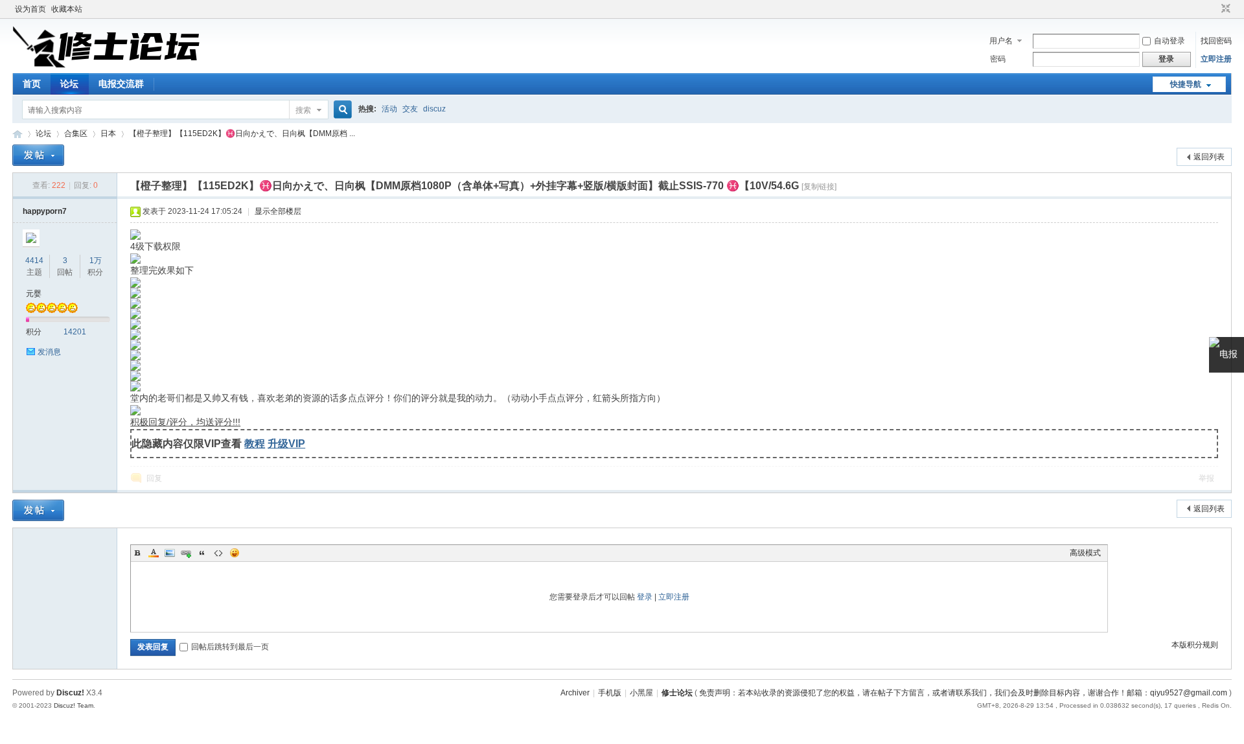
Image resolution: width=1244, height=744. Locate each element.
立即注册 (1216, 59)
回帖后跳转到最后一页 (230, 646)
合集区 (75, 133)
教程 (254, 443)
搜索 (303, 110)
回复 (154, 478)
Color (153, 552)
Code (218, 552)
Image (169, 552)
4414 (34, 260)
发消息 (49, 351)
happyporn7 (45, 211)
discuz (434, 108)
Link (185, 552)
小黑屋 (641, 692)
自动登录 (1169, 40)
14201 (74, 331)
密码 (998, 59)
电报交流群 (121, 83)
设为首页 (30, 9)
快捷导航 (1185, 84)
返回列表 (1209, 156)
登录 (644, 596)
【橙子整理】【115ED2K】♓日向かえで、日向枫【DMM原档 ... (242, 133)
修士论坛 (17, 133)
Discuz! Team (73, 705)
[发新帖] (38, 155)
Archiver (575, 692)
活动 (389, 108)
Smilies (234, 552)
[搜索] (340, 109)
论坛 (69, 83)
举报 (1206, 478)
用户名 (1001, 40)
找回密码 (1216, 40)
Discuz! (70, 692)
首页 (32, 83)
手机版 (609, 692)
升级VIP (286, 443)
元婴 (33, 293)
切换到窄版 (1224, 9)
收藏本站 (66, 9)
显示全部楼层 (278, 211)
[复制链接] (818, 186)
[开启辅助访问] (1213, 9)
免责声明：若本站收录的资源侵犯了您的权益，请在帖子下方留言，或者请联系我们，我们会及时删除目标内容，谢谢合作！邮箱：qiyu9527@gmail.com (963, 692)
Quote (202, 552)
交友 (410, 108)
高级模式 (1085, 552)
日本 (108, 133)
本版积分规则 (1194, 644)
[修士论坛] (106, 65)
